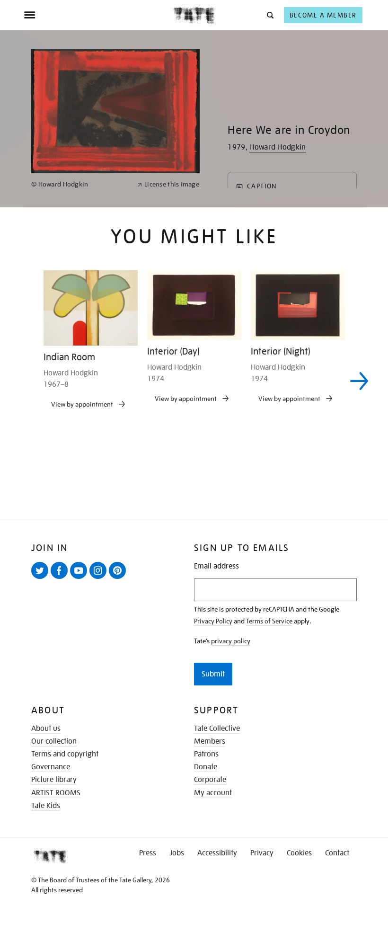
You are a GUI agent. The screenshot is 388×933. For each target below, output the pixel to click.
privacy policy (230, 641)
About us (46, 728)
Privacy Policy (213, 621)
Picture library (54, 779)
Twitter (41, 578)
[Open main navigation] (98, 15)
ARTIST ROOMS (55, 793)
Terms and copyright (64, 754)
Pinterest (119, 578)
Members (209, 741)
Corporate (210, 779)
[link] (80, 184)
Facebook (61, 578)
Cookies (299, 853)
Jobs (176, 853)
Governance (50, 767)
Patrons (206, 754)
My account (213, 793)
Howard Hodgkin (277, 147)
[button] (269, 15)
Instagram (99, 578)
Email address (216, 566)
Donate (205, 767)
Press (147, 853)
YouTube (80, 578)
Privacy (261, 853)
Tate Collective (217, 728)
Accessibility (217, 853)
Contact (337, 853)
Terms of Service (269, 621)
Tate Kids (45, 805)
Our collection (54, 741)
